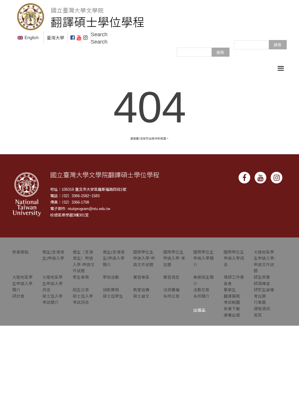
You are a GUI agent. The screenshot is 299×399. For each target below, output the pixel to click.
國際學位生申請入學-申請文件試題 (144, 258)
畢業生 (230, 290)
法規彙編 (171, 290)
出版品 (199, 310)
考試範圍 (232, 302)
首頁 (258, 315)
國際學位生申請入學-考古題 (174, 258)
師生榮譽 (262, 277)
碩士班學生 (113, 296)
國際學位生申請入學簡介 (203, 258)
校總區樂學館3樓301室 (69, 215)
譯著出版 (232, 315)
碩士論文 (141, 296)
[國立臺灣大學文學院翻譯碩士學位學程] (81, 15)
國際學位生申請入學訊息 (234, 258)
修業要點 (20, 252)
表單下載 (232, 309)
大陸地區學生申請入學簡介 (22, 283)
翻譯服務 (232, 296)
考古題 (260, 296)
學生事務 (81, 277)
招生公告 (81, 290)
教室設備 (141, 290)
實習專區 (141, 277)
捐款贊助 (111, 290)
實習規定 (171, 277)
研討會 (18, 296)
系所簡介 (201, 296)
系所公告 (171, 296)
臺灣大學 (55, 37)
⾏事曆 (260, 302)
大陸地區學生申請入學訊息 (52, 283)
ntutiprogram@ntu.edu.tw (89, 209)
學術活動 (111, 277)
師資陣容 (262, 284)
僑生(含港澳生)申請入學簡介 (114, 258)
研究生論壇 (264, 290)
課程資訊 (262, 309)
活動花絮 (201, 290)
